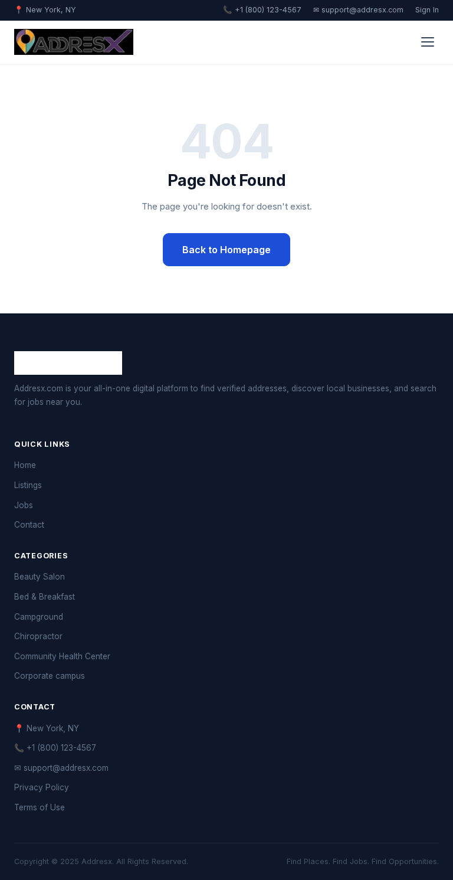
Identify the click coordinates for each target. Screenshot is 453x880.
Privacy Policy (41, 787)
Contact (29, 524)
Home (25, 465)
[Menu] (427, 41)
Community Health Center (62, 656)
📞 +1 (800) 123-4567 (262, 9)
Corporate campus (49, 676)
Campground (38, 616)
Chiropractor (38, 636)
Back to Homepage (226, 250)
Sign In (427, 9)
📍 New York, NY (46, 728)
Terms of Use (39, 807)
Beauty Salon (39, 576)
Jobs (23, 505)
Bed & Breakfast (44, 596)
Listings (28, 485)
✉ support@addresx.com (358, 9)
